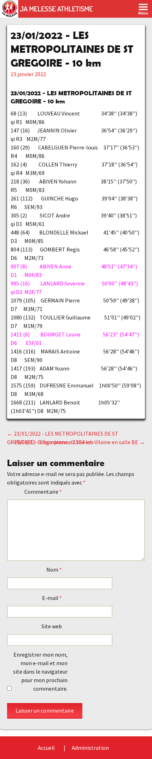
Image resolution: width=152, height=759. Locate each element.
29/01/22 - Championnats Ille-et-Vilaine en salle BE (79, 442)
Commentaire (43, 491)
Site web (51, 626)
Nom (54, 569)
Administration (90, 747)
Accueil (46, 747)
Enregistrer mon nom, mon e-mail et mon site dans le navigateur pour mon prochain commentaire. (40, 671)
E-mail (52, 597)
